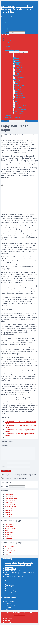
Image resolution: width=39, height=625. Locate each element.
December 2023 (11, 495)
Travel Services (19, 105)
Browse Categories (12, 50)
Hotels (16, 83)
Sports (16, 99)
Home (7, 25)
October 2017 (10, 505)
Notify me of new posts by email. (15, 478)
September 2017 (11, 507)
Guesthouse (18, 78)
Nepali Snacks (19, 85)
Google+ (8, 622)
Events (7, 530)
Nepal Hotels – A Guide (13, 571)
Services (8, 534)
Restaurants (18, 93)
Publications (10, 585)
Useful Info (9, 538)
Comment (4, 446)
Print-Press (17, 89)
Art (14, 56)
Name (3, 463)
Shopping (8, 536)
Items (8, 23)
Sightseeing (18, 95)
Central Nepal (10, 550)
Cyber (16, 64)
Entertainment (10, 529)
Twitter (7, 620)
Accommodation (11, 525)
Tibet (15, 101)
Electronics (18, 68)
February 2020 (10, 503)
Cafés (16, 58)
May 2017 (8, 514)
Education (17, 66)
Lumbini (8, 554)
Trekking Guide (19, 109)
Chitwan (8, 552)
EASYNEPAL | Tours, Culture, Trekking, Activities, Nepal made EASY (17, 9)
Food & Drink (10, 532)
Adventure (9, 527)
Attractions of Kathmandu (14, 577)
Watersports (18, 113)
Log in (7, 29)
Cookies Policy (10, 591)
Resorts (17, 91)
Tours (16, 103)
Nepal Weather (10, 569)
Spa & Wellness (20, 97)
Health (16, 81)
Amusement (18, 54)
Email (3, 467)
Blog (7, 27)
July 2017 (8, 510)
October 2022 (10, 497)
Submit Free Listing (12, 117)
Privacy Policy (10, 593)
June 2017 (8, 512)
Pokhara (8, 548)
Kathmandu (9, 546)
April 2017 (9, 516)
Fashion (17, 72)
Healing (16, 80)
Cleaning (17, 60)
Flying (16, 74)
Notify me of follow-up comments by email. (19, 475)
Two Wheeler (18, 111)
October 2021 (10, 501)
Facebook (8, 618)
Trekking (17, 107)
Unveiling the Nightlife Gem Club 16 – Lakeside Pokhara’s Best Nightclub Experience (19, 565)
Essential (17, 70)
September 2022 (11, 499)
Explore (8, 115)
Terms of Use (10, 589)
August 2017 (9, 508)
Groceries (17, 76)
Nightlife (17, 87)
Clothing (17, 62)
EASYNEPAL (15, 135)
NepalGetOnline (19, 615)
